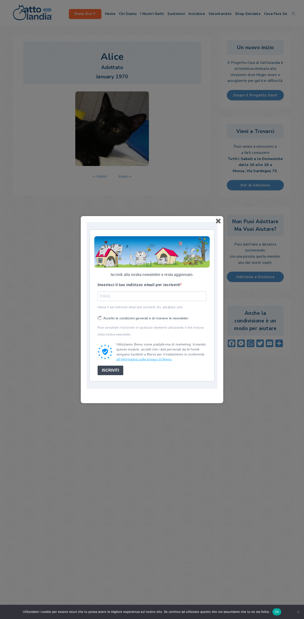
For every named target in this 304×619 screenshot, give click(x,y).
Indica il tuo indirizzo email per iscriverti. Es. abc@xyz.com (140, 307)
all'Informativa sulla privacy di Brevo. (144, 359)
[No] (298, 612)
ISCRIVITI (110, 370)
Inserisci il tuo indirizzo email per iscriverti (139, 285)
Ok (277, 612)
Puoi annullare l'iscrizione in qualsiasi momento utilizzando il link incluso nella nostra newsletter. (151, 331)
